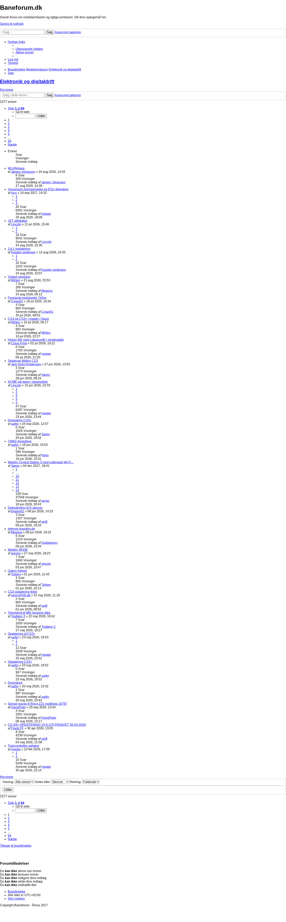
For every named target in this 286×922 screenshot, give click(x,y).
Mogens (47, 290)
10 (17, 476)
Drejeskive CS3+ (19, 420)
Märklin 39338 (17, 549)
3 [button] (9, 127)
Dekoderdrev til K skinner (25, 507)
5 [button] (9, 134)
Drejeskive (15, 682)
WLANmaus (16, 168)
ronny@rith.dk (20, 595)
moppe (46, 213)
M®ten (15, 280)
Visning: (9, 782)
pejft (44, 521)
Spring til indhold (11, 23)
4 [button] (9, 130)
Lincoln (16, 224)
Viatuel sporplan (19, 276)
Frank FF (17, 728)
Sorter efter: (43, 782)
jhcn (14, 192)
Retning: (76, 782)
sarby (15, 423)
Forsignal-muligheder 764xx (27, 297)
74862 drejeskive (20, 441)
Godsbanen (49, 542)
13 (17, 486)
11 (17, 479)
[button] (16, 108)
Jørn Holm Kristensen (26, 364)
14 (17, 490)
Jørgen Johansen (23, 171)
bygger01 (17, 511)
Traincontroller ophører (23, 745)
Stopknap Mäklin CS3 (23, 360)
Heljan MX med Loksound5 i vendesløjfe (36, 339)
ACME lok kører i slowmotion (28, 381)
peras (45, 500)
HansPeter (18, 707)
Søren (45, 374)
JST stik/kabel (17, 220)
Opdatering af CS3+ (21, 633)
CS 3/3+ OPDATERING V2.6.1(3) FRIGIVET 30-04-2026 (47, 724)
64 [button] (9, 141)
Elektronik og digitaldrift (27, 81)
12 (17, 483)
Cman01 (17, 301)
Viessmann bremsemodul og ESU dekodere (38, 189)
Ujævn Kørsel (17, 570)
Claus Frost (19, 343)
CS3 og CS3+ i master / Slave (28, 318)
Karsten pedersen (23, 252)
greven (16, 553)
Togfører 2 (18, 616)
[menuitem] (29, 49)
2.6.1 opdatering (19, 248)
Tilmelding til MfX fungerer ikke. (29, 612)
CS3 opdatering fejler (22, 591)
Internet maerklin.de (21, 528)
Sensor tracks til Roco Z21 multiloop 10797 (37, 703)
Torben (16, 574)
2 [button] (9, 123)
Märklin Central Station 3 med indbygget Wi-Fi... (41, 462)
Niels (45, 455)
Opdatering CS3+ (20, 661)
